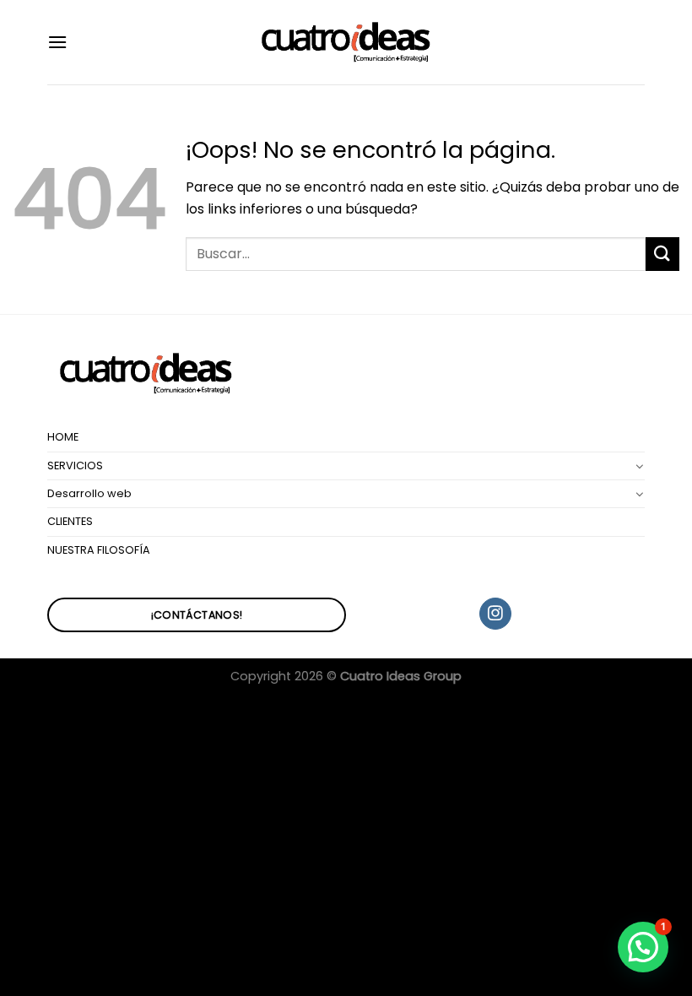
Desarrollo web (89, 493)
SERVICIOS (75, 465)
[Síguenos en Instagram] (495, 614)
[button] (643, 947)
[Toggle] (640, 465)
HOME (62, 437)
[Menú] (57, 41)
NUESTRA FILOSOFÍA (98, 550)
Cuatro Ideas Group (401, 676)
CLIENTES (70, 521)
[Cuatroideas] (346, 42)
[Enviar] (662, 253)
